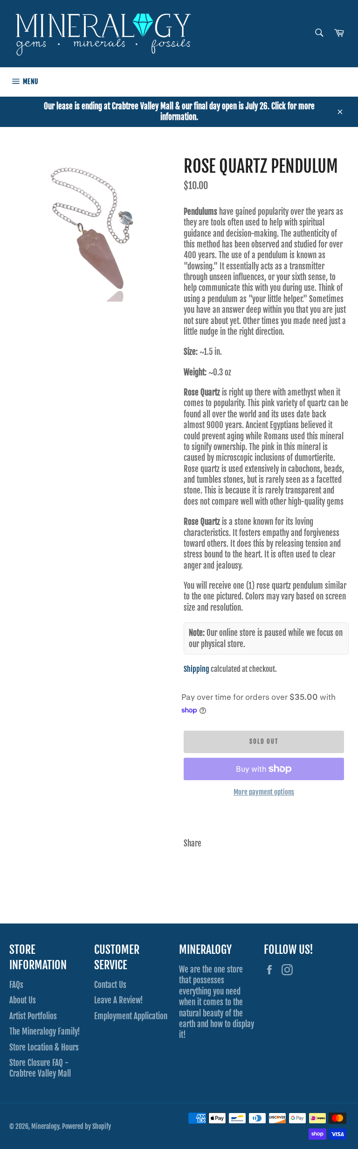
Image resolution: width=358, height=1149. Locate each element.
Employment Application (130, 1016)
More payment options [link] (264, 792)
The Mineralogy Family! (44, 1031)
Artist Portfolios (33, 1016)
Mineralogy (45, 1126)
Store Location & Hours (44, 1047)
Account (340, 81)
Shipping (196, 669)
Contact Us (110, 985)
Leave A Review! (118, 1000)
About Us (22, 1000)
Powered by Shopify (86, 1126)
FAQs (16, 985)
